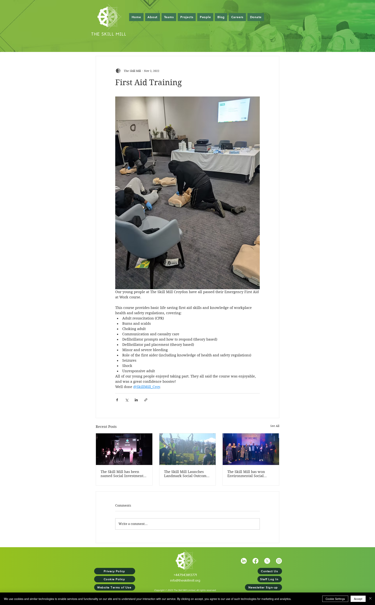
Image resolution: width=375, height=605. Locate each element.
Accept (358, 599)
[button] (205, 17)
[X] (267, 561)
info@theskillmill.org (185, 580)
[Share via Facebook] (117, 400)
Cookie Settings (335, 599)
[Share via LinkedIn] (136, 400)
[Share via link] (146, 400)
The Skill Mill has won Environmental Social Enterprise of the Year (246, 474)
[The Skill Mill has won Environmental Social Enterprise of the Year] (251, 449)
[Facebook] (255, 561)
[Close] (370, 599)
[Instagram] (279, 561)
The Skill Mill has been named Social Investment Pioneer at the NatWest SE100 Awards (122, 474)
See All (274, 426)
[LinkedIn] (244, 561)
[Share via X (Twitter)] (127, 400)
